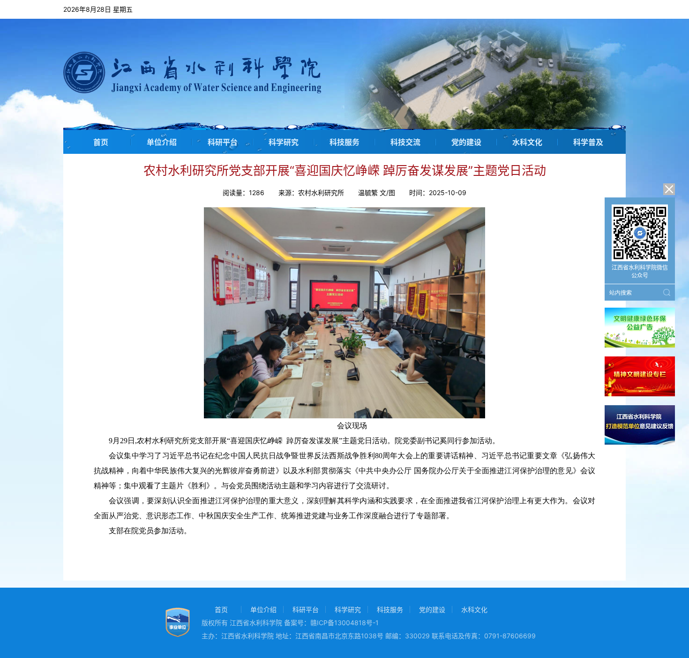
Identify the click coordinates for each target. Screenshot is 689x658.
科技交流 (405, 142)
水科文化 (527, 142)
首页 (100, 142)
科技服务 (344, 142)
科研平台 (223, 142)
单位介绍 (162, 142)
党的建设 (466, 142)
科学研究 (284, 142)
